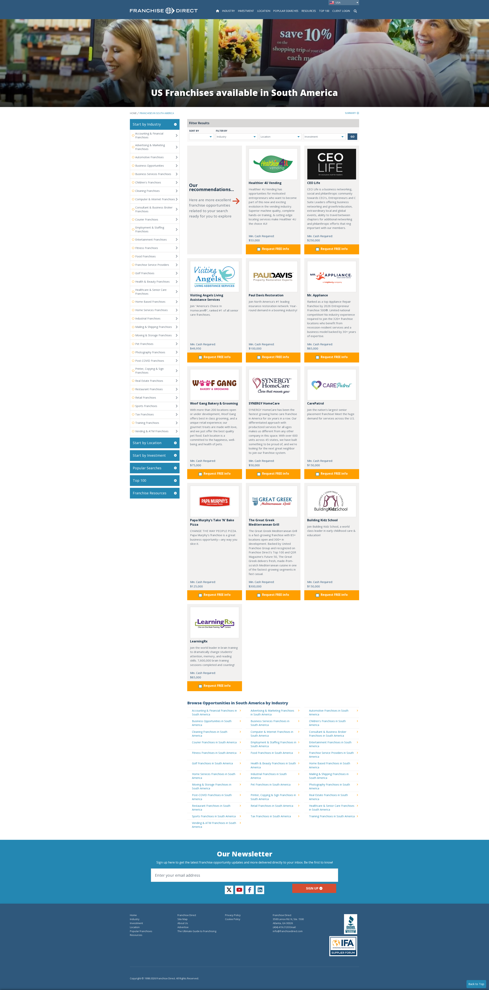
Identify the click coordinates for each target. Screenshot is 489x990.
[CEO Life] (331, 164)
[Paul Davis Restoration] (273, 276)
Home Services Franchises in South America (213, 776)
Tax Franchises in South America (271, 816)
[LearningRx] (214, 622)
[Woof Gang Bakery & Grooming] (214, 384)
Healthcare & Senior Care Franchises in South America (331, 807)
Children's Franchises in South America (327, 723)
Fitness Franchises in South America (214, 753)
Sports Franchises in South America (214, 816)
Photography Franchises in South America (329, 786)
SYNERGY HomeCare (264, 403)
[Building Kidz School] (331, 501)
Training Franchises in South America (332, 816)
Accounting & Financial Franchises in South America (214, 712)
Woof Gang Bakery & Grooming (214, 403)
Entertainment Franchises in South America (330, 744)
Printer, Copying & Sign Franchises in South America (273, 797)
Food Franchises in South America (272, 753)
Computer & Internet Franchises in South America (272, 733)
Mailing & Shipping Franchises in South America (329, 776)
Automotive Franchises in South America (328, 712)
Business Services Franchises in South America (270, 723)
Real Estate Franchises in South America (328, 797)
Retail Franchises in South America (272, 806)
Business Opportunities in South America (212, 723)
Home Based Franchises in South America (329, 765)
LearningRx (198, 641)
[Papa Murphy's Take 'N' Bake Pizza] (214, 501)
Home (133, 113)
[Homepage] (218, 11)
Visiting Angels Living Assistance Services (206, 297)
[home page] (164, 10)
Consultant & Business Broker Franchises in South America (327, 733)
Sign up (312, 888)
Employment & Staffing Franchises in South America (273, 744)
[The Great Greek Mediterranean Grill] (273, 501)
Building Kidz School (322, 520)
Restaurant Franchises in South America (211, 807)
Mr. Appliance (317, 295)
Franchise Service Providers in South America (331, 754)
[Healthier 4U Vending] (273, 164)
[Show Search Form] (355, 11)
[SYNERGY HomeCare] (273, 384)
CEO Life (313, 183)
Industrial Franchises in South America (269, 776)
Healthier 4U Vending (265, 183)
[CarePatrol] (331, 384)
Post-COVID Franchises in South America (212, 797)
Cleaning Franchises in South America (209, 733)
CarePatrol (315, 403)
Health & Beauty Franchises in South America (273, 765)
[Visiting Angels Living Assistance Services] (214, 276)
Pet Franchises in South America (271, 784)
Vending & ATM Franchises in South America (214, 825)
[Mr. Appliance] (331, 276)
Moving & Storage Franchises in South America (211, 786)
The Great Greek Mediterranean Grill (264, 522)
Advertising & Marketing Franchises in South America (272, 712)
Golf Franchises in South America (212, 763)
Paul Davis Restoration (266, 295)
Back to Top (476, 984)
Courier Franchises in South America (214, 742)
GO (353, 136)
